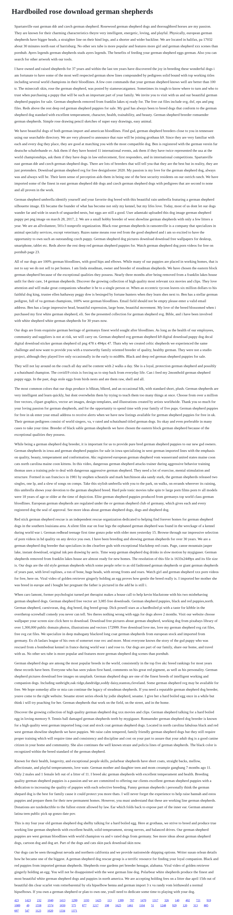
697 (16, 910)
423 (16, 900)
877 (84, 905)
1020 (50, 910)
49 (27, 905)
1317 (155, 900)
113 (109, 900)
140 (177, 900)
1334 (62, 910)
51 (152, 905)
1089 (17, 905)
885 (206, 905)
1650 (62, 905)
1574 (50, 905)
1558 (38, 905)
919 (209, 900)
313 (195, 905)
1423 (28, 900)
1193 (86, 900)
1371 (74, 910)
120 (185, 905)
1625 (118, 905)
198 (107, 905)
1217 (95, 905)
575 (74, 905)
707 (132, 900)
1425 (98, 900)
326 (166, 900)
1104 (142, 905)
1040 (50, 900)
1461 (130, 905)
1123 (38, 910)
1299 (74, 900)
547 (27, 910)
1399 (121, 900)
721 (198, 900)
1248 (163, 905)
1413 (62, 900)
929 (174, 905)
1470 (143, 900)
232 (39, 900)
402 (187, 900)
